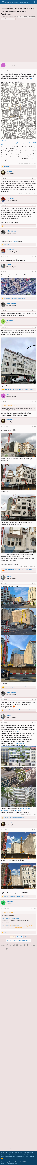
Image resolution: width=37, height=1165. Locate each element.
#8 (35, 327)
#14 (35, 830)
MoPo (30, 78)
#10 (35, 427)
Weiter (19, 937)
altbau (25, 17)
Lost (3, 17)
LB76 (17, 731)
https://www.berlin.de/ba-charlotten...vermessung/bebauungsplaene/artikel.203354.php (18, 143)
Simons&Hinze (19, 743)
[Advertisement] (18, 41)
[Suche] (35, 2)
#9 (35, 401)
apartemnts (32, 17)
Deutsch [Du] (29, 1152)
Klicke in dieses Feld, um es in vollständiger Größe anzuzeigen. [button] (19, 926)
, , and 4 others (19, 389)
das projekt (18, 810)
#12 (35, 699)
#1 (35, 71)
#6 (35, 271)
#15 (35, 908)
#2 (35, 178)
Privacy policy (20, 1156)
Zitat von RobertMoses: (8, 405)
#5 (35, 257)
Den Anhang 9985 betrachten (10, 918)
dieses (16, 241)
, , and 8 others (18, 570)
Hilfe (26, 1156)
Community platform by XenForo (16, 1162)
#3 (35, 205)
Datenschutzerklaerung (15, 1152)
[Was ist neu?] (31, 2)
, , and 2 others (16, 687)
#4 (35, 238)
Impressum (4, 1152)
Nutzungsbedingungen (8, 1156)
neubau (13, 19)
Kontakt (26, 1155)
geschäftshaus (5, 19)
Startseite (31, 1156)
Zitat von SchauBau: (7, 912)
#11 (35, 583)
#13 (35, 722)
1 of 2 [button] (12, 937)
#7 (35, 310)
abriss (20, 17)
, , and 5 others (16, 896)
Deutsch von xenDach (9, 1163)
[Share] (32, 71)
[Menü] (2, 2)
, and (14, 298)
